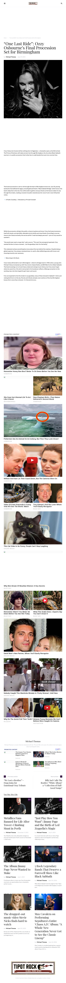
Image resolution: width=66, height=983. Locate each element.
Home (5, 38)
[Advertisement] (33, 24)
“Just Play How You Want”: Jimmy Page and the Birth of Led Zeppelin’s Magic (47, 823)
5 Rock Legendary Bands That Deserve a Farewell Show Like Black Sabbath (48, 871)
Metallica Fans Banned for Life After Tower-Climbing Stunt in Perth (16, 823)
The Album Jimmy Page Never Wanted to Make (17, 869)
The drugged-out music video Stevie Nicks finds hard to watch (15, 919)
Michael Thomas (11, 57)
